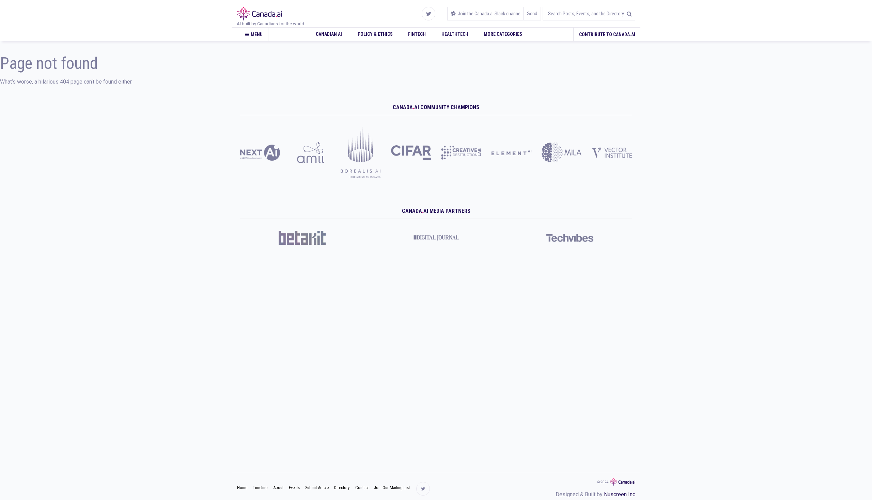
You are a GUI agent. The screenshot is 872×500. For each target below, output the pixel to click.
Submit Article (317, 487)
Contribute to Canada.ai (607, 34)
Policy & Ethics (375, 34)
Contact (362, 487)
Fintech (417, 34)
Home (242, 487)
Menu (257, 34)
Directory (341, 487)
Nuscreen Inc (619, 494)
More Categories (503, 34)
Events (294, 487)
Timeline (260, 487)
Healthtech (454, 34)
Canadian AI (329, 34)
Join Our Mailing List (392, 487)
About (278, 487)
